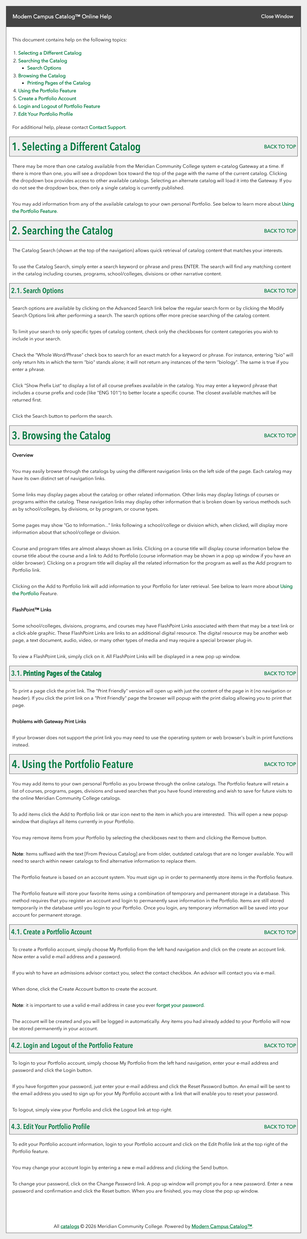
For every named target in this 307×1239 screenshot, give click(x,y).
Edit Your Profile (45, 114)
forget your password (180, 1005)
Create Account (47, 98)
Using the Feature (47, 90)
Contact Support (107, 127)
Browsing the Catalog (42, 76)
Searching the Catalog (42, 61)
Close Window (277, 16)
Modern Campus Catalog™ (222, 1226)
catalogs (70, 1226)
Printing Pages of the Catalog (59, 83)
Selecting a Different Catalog (50, 53)
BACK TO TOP (280, 147)
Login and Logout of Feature (59, 106)
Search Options (44, 68)
